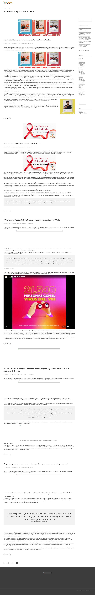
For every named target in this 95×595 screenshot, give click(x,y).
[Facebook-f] (44, 581)
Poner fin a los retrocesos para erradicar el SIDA (22, 143)
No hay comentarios (22, 43)
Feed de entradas (82, 112)
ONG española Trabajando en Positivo (26, 47)
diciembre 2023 (82, 62)
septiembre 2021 (82, 84)
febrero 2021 (81, 89)
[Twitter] (47, 581)
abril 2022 (80, 78)
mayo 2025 (81, 58)
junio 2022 (81, 76)
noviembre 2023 (82, 63)
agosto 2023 (81, 66)
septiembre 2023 (82, 65)
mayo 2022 (81, 77)
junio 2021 (80, 87)
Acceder (80, 111)
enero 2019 (81, 93)
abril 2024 (80, 59)
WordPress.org (81, 114)
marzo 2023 (81, 71)
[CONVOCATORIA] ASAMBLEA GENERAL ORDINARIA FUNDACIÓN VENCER (84, 45)
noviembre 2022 (82, 74)
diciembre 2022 (82, 73)
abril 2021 (80, 88)
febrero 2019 (81, 92)
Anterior (9, 563)
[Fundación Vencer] (8, 3)
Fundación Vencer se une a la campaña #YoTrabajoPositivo (27, 40)
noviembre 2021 (82, 81)
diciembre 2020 (82, 91)
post (80, 102)
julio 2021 (80, 86)
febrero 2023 (81, 72)
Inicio (5, 8)
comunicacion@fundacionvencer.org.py (23, 106)
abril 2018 (80, 95)
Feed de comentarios (83, 113)
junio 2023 (81, 69)
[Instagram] (50, 581)
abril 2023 (80, 70)
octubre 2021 (81, 82)
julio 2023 (80, 67)
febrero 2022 (81, 79)
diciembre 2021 (82, 80)
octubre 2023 (81, 64)
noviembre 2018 (82, 94)
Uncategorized (30, 43)
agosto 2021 (81, 85)
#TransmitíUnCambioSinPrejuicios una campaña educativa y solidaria (32, 220)
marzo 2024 (81, 60)
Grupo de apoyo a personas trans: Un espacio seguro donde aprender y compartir (36, 464)
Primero (6, 563)
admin (14, 43)
